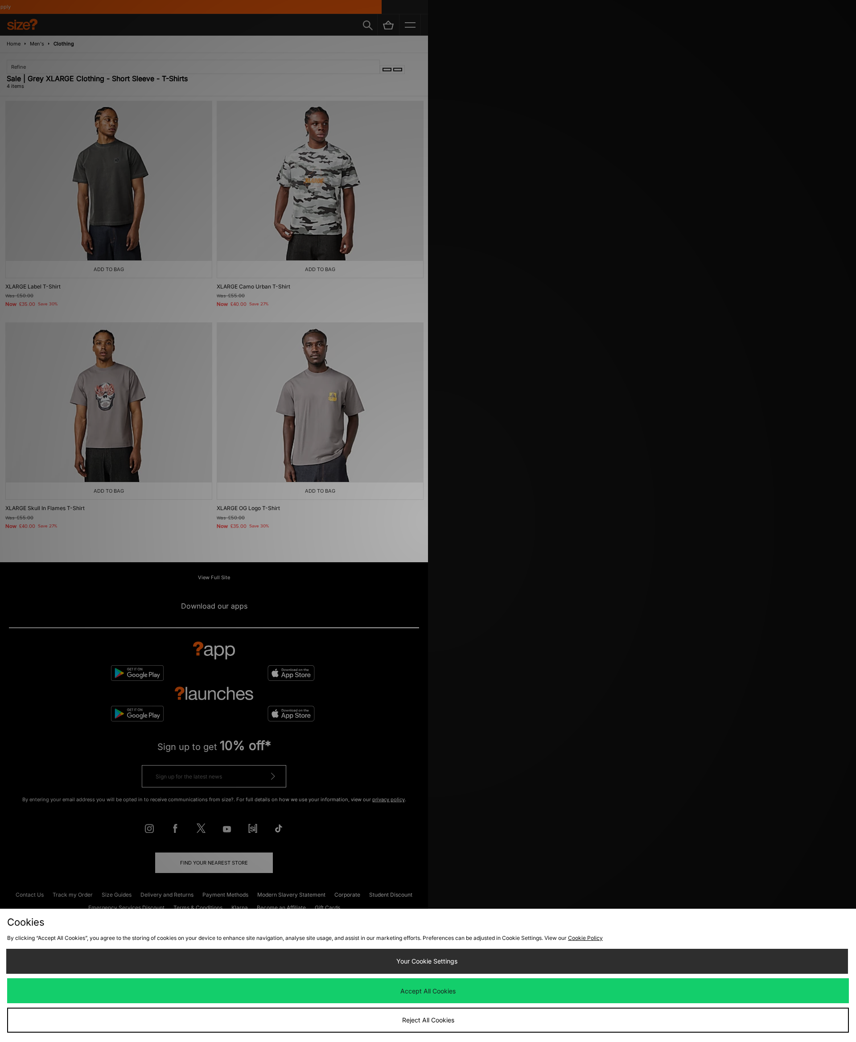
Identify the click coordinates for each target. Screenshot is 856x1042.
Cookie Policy (585, 938)
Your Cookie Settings (426, 961)
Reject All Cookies (428, 1020)
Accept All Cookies (428, 991)
